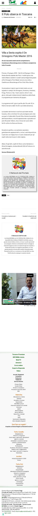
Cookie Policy (18, 386)
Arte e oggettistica (19, 475)
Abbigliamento (19, 434)
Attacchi (19, 398)
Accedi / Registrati (18, 374)
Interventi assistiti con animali (19, 405)
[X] (7, 21)
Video (19, 371)
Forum (19, 460)
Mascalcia (19, 444)
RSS (18, 391)
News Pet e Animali (19, 414)
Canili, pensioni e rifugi (19, 476)
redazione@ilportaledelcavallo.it (23, 511)
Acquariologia (19, 469)
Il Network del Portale (9, 17)
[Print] (24, 21)
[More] (28, 21)
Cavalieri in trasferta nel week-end (29, 217)
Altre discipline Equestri (19, 421)
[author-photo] (19, 233)
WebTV (18, 360)
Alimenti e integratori (19, 435)
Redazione (18, 378)
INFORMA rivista (18, 357)
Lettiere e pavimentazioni (19, 442)
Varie (19, 417)
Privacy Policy (18, 384)
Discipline (9, 8)
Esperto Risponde (18, 368)
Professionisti (19, 446)
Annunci (18, 363)
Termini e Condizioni (18, 387)
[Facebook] (3, 21)
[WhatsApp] (15, 21)
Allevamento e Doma (19, 397)
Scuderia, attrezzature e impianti (19, 447)
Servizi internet (18, 381)
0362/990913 (7, 511)
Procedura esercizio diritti (18, 389)
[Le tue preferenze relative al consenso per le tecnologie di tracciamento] (3, 514)
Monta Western (19, 412)
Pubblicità (18, 379)
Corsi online (18, 365)
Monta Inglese (19, 410)
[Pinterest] (11, 21)
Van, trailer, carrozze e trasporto (19, 451)
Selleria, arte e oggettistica (19, 449)
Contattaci (18, 376)
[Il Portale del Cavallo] (14, 2)
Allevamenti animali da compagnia (19, 471)
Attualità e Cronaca (19, 400)
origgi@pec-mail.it (6, 513)
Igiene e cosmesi (19, 439)
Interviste (19, 407)
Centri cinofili (19, 478)
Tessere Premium (18, 354)
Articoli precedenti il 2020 (19, 458)
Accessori (19, 468)
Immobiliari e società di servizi (19, 441)
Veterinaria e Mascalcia (19, 419)
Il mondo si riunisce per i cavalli (9, 217)
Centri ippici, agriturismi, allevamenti (19, 437)
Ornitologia (20, 481)
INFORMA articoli (19, 403)
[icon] (35, 3)
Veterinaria (19, 453)
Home (3, 8)
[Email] (20, 21)
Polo (9, 11)
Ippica (19, 409)
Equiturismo (19, 402)
